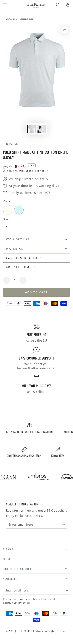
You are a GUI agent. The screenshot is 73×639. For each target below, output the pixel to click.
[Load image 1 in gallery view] (31, 129)
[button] (58, 5)
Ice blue (19, 209)
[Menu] (5, 5)
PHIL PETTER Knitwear (30, 631)
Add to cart (36, 292)
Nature (7, 209)
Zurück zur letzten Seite (19, 18)
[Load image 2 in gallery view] (41, 129)
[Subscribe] (64, 524)
